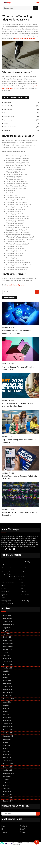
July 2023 (6, 671)
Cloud (5, 113)
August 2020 (7, 776)
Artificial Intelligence (10, 106)
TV (21, 598)
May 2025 (6, 631)
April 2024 (6, 655)
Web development (7, 604)
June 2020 (6, 782)
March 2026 (7, 615)
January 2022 (7, 724)
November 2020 (8, 767)
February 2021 (7, 758)
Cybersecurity (8, 120)
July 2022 (6, 705)
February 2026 (7, 618)
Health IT (23, 577)
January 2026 (7, 621)
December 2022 (8, 690)
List (22, 583)
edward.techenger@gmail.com (24, 38)
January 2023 (7, 686)
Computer (7, 130)
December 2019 (8, 801)
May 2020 (6, 785)
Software (23, 592)
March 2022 (7, 717)
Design (23, 571)
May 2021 (6, 748)
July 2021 (6, 742)
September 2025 (8, 625)
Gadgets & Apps (9, 116)
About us (23, 832)
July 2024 (6, 652)
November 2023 (8, 665)
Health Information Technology (14, 578)
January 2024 (7, 662)
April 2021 (6, 751)
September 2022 (8, 699)
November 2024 (8, 646)
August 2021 (7, 739)
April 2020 (6, 789)
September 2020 (8, 773)
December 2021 (8, 727)
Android (4, 562)
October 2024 (7, 649)
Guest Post (23, 829)
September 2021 (8, 736)
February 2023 (7, 683)
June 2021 (6, 745)
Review (4, 589)
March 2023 (7, 680)
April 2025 (6, 634)
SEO (22, 589)
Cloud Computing (7, 568)
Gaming (6, 123)
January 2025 (7, 640)
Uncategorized (6, 601)
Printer (23, 586)
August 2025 (7, 628)
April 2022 (6, 714)
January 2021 (7, 761)
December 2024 (8, 643)
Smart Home (6, 592)
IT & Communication (10, 127)
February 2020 (7, 795)
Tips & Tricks (25, 595)
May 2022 (6, 711)
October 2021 (7, 733)
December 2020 (8, 764)
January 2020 (7, 798)
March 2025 (7, 637)
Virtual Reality (8, 109)
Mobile (4, 586)
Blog (3, 829)
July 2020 (6, 779)
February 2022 (7, 720)
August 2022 (7, 702)
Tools (3, 598)
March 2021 (7, 754)
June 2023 (6, 674)
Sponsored (5, 595)
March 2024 (7, 659)
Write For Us (24, 826)
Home (3, 826)
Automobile (7, 102)
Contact (4, 832)
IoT (22, 580)
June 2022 (6, 708)
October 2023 (7, 668)
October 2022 (7, 696)
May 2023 (6, 677)
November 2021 (8, 730)
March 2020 (7, 792)
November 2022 (8, 693)
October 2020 (7, 770)
